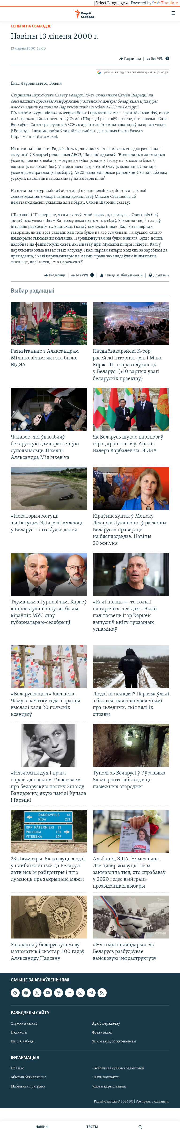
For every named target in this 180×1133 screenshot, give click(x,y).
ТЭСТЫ (92, 1127)
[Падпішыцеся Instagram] (80, 992)
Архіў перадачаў (106, 1024)
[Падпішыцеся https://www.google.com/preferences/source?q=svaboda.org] (15, 992)
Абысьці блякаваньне (28, 1078)
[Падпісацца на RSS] (102, 992)
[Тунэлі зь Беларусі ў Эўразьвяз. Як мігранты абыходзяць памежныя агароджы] (131, 745)
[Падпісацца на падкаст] (58, 992)
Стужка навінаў (24, 1024)
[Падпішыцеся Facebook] (26, 992)
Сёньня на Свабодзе (31, 26)
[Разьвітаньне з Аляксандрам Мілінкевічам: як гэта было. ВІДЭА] (49, 323)
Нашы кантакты (105, 1078)
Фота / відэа (102, 1032)
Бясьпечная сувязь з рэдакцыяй (118, 1069)
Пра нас (17, 1069)
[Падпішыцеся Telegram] (91, 992)
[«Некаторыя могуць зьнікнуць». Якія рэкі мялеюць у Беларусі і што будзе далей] (49, 488)
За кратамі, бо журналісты (114, 1041)
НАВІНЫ (42, 1127)
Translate (169, 3)
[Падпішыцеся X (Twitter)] (37, 992)
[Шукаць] (140, 1127)
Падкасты (19, 1032)
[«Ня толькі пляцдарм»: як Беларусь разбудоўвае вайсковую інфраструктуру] (131, 917)
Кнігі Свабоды (22, 1041)
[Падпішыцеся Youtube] (47, 992)
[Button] (130, 59)
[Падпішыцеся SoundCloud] (69, 992)
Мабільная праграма (28, 1086)
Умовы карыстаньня (109, 1086)
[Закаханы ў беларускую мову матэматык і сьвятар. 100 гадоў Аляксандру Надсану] (49, 917)
